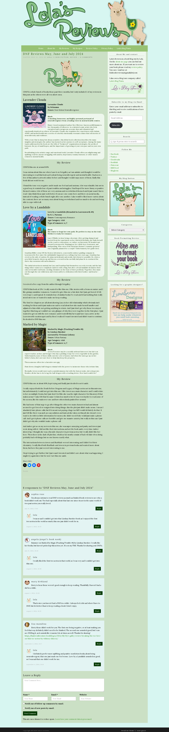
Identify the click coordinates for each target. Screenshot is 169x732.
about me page (122, 62)
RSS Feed (115, 168)
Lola (49, 57)
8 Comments (86, 57)
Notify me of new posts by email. (39, 708)
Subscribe (116, 125)
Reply (99, 508)
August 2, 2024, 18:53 (33, 526)
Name (26, 695)
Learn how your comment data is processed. (73, 719)
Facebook (115, 154)
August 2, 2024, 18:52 (33, 611)
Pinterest (115, 165)
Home (40, 48)
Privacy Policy (107, 48)
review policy (136, 67)
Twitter (114, 157)
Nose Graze (141, 730)
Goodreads (115, 160)
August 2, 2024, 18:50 (33, 569)
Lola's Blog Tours (116, 81)
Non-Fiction (62, 57)
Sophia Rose (37, 494)
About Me (51, 48)
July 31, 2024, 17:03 (31, 508)
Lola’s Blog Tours (124, 48)
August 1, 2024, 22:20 (32, 593)
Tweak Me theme (127, 730)
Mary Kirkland (39, 581)
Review (73, 57)
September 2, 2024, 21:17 (33, 644)
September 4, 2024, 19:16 (35, 664)
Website (83, 695)
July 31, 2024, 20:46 (31, 551)
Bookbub (114, 162)
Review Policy (91, 48)
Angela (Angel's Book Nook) (46, 539)
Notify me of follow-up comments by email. (44, 704)
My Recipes (77, 48)
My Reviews (64, 48)
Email (54, 695)
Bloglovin (114, 171)
